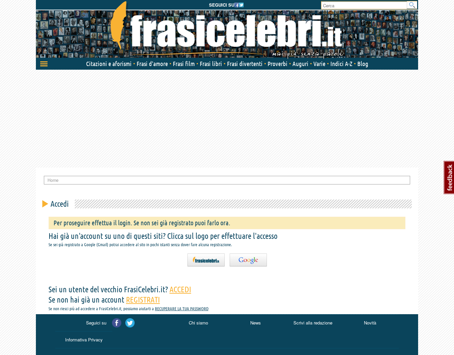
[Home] (227, 30)
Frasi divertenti (245, 63)
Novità (370, 323)
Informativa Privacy (84, 339)
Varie (319, 63)
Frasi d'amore (152, 63)
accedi (180, 289)
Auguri (300, 63)
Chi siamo (198, 323)
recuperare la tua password (181, 308)
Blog (362, 63)
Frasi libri (211, 63)
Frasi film (184, 63)
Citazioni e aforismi (109, 63)
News (255, 323)
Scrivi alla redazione (312, 323)
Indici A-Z (341, 63)
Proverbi (277, 63)
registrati (143, 299)
